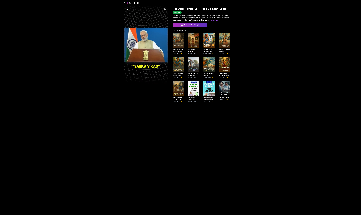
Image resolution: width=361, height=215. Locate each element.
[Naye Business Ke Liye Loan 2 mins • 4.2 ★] (178, 88)
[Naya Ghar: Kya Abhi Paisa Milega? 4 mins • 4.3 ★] (193, 64)
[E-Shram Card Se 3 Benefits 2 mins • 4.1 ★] (224, 40)
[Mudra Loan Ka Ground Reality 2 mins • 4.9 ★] (178, 40)
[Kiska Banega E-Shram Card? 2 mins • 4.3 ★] (178, 64)
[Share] (127, 9)
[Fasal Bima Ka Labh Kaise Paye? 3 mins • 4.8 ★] (193, 88)
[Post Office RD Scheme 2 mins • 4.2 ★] (193, 40)
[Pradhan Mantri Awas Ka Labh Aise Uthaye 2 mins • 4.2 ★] (208, 88)
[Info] (164, 9)
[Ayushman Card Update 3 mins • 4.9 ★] (208, 64)
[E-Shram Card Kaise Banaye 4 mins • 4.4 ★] (208, 40)
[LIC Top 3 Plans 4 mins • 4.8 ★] (224, 88)
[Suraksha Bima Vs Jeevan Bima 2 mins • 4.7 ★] (224, 64)
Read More (214, 20)
